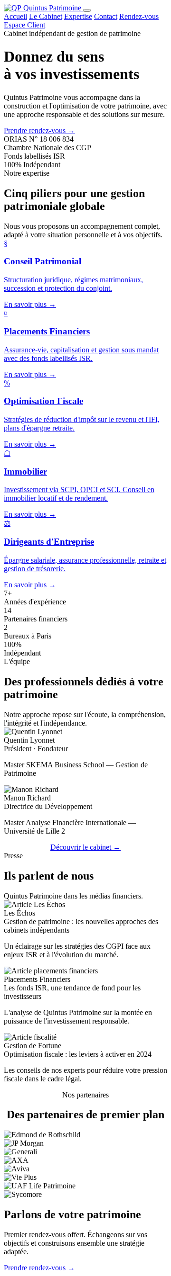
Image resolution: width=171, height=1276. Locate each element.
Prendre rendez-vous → (39, 130)
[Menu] (87, 10)
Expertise (78, 16)
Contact (105, 16)
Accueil (15, 16)
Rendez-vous (139, 16)
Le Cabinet (45, 16)
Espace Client (24, 25)
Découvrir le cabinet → (85, 847)
